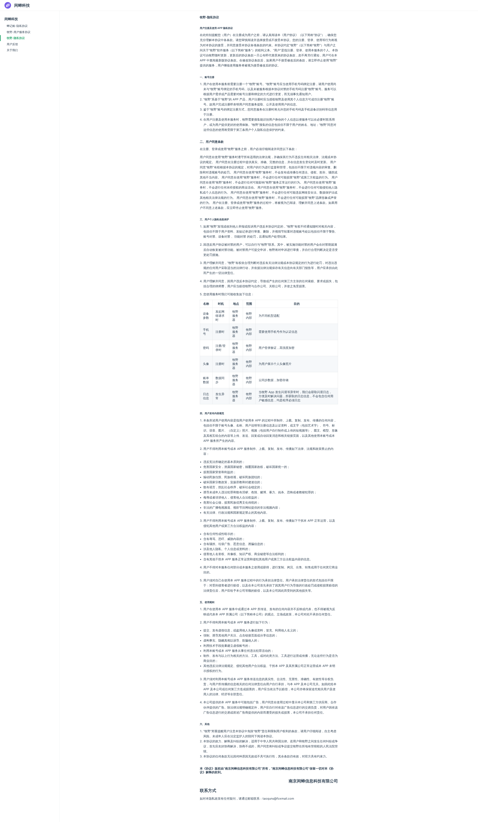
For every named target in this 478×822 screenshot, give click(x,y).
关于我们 (12, 50)
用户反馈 (12, 44)
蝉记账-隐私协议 (17, 26)
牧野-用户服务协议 (18, 32)
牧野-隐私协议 (16, 38)
